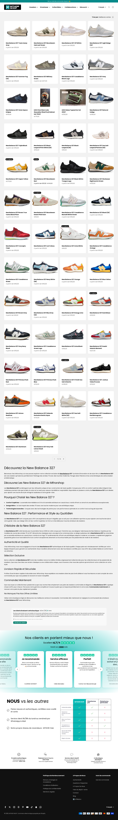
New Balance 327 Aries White (72, 246)
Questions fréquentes (80, 783)
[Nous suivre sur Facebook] (5, 807)
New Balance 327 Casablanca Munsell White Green (73, 214)
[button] (17, 669)
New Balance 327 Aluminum (16, 447)
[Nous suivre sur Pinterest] (23, 807)
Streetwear (44, 7)
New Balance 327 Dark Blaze (100, 313)
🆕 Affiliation (77, 799)
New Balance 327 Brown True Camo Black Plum (16, 214)
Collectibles (56, 7)
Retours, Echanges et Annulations (50, 781)
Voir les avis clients (20, 622)
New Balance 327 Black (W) (100, 213)
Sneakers (32, 7)
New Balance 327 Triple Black (16, 146)
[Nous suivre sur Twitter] (10, 807)
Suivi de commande (102, 780)
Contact (76, 793)
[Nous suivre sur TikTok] (32, 807)
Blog (74, 796)
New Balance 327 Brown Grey (16, 313)
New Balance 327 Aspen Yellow (17, 179)
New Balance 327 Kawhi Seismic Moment (98, 347)
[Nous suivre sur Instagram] (14, 807)
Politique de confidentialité (52, 789)
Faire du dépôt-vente (80, 790)
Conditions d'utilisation (50, 785)
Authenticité (77, 780)
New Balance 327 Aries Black (72, 346)
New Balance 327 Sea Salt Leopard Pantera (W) (99, 147)
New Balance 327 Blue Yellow (100, 279)
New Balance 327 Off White (71, 43)
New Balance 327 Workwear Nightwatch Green (100, 180)
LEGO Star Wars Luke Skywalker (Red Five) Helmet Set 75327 (44, 112)
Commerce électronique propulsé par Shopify (31, 813)
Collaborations (70, 7)
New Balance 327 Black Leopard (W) (70, 147)
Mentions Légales (49, 792)
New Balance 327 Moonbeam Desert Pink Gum (44, 214)
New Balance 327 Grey (98, 77)
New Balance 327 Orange (71, 279)
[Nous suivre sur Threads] (18, 807)
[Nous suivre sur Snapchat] (36, 807)
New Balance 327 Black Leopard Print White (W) (43, 147)
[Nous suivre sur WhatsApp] (40, 807)
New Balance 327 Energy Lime (72, 313)
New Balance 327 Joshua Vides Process (99, 381)
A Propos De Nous (79, 786)
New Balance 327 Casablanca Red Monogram (101, 414)
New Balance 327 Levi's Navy (44, 246)
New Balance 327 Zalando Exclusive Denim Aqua (43, 414)
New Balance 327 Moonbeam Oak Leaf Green (44, 44)
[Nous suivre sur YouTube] (27, 807)
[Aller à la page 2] (63, 459)
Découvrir (83, 7)
